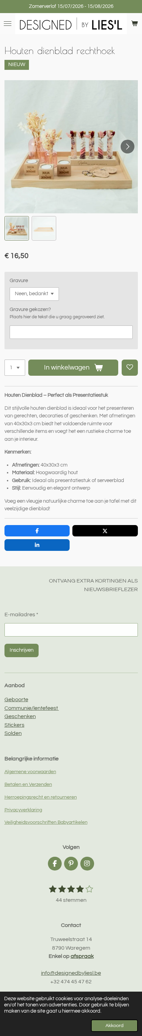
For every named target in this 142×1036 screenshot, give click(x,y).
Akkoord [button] (114, 1025)
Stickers (14, 725)
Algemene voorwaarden (30, 771)
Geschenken (20, 716)
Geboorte (16, 699)
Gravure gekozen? (30, 309)
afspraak (82, 956)
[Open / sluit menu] (7, 23)
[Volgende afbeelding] (127, 146)
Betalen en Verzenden (28, 784)
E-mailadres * (21, 614)
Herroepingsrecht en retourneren (40, 797)
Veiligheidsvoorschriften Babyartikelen (46, 822)
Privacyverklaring (23, 810)
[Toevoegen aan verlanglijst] (130, 368)
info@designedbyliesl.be (71, 973)
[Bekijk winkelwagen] (134, 23)
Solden (13, 733)
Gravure (19, 280)
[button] (16, 228)
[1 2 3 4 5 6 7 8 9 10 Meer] (14, 368)
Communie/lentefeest (31, 708)
